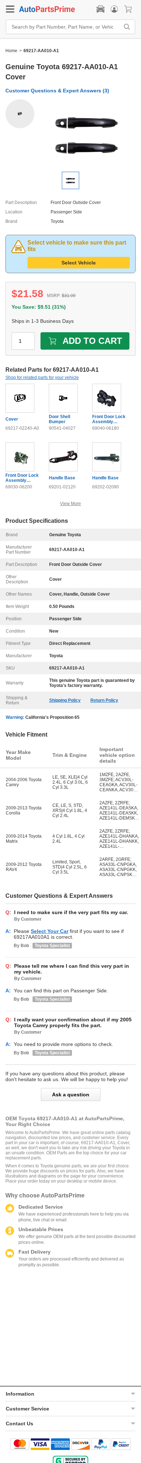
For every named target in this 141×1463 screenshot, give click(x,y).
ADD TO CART (92, 341)
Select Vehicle (78, 263)
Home (11, 50)
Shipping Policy (65, 700)
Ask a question (70, 1094)
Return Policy (104, 700)
